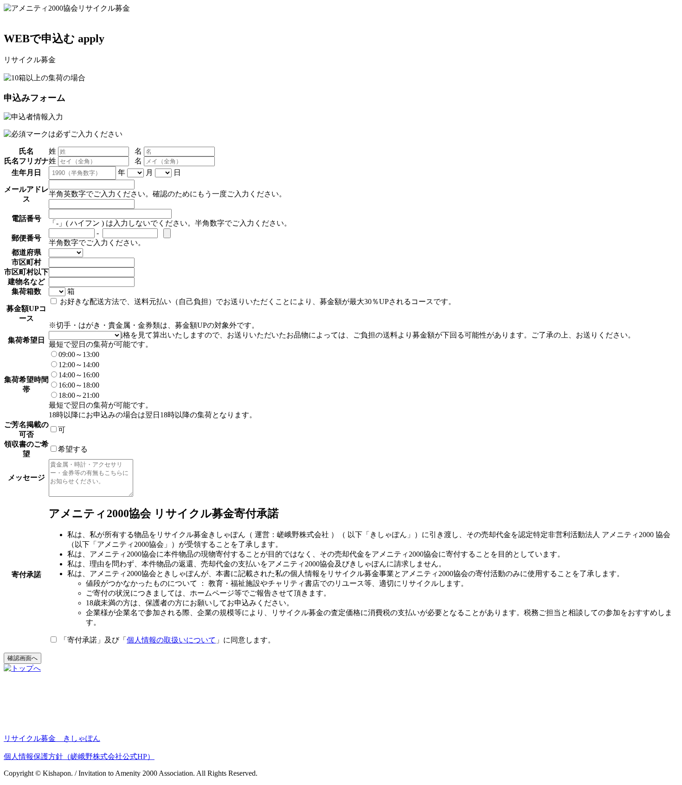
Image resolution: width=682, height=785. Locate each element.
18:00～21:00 (78, 395)
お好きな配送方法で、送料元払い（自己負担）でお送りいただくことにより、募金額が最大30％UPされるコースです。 (257, 301)
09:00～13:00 (78, 354)
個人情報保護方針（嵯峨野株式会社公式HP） (79, 756)
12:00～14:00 (78, 365)
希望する (73, 449)
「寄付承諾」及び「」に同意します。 (166, 640)
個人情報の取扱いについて (171, 640)
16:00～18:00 (78, 385)
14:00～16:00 (78, 375)
